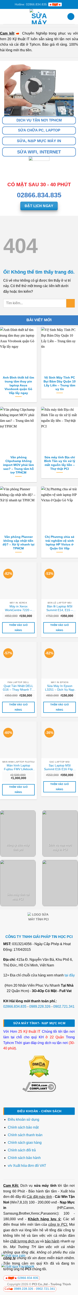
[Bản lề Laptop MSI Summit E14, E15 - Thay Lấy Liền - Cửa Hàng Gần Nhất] (59, 580)
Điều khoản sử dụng (23, 1119)
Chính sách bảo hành (24, 1158)
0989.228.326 (39, 1006)
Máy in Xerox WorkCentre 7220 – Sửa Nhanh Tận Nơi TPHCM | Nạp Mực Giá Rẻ (18, 608)
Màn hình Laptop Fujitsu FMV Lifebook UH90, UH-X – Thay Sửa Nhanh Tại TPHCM (18, 767)
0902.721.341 (64, 1006)
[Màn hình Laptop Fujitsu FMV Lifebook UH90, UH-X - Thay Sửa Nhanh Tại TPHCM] (18, 739)
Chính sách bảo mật (23, 1127)
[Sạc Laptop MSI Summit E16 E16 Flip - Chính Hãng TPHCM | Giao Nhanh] (59, 739)
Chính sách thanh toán (25, 1135)
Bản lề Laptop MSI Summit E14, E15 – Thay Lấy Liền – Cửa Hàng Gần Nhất (59, 608)
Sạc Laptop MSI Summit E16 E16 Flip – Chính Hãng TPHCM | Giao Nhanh (59, 767)
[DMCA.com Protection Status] (39, 1066)
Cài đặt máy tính (39, 1197)
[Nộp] (70, 303)
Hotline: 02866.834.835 (31, 4)
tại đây (70, 975)
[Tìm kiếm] (70, 16)
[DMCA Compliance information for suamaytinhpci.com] (39, 1087)
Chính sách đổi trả (22, 1150)
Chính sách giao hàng (25, 1142)
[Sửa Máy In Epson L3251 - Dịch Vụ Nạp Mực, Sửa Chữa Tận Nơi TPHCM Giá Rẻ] (59, 660)
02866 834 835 (28, 1278)
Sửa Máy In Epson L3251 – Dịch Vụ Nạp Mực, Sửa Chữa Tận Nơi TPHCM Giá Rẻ (59, 688)
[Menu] (5, 16)
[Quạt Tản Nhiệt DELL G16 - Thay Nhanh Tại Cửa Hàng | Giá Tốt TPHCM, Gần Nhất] (18, 660)
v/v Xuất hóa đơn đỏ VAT (27, 1165)
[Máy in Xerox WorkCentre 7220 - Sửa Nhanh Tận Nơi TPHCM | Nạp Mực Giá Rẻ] (18, 580)
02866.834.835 (14, 1006)
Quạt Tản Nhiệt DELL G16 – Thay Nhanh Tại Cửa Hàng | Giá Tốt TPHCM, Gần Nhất (18, 688)
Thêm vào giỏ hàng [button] (18, 628)
